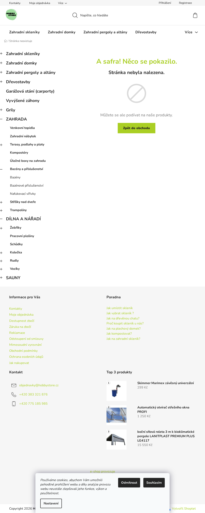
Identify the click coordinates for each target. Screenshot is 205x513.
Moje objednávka (39, 3)
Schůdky (16, 244)
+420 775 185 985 (33, 403)
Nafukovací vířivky (23, 194)
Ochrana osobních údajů (26, 357)
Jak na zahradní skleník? (123, 339)
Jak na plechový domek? (124, 329)
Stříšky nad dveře (23, 202)
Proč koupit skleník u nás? (125, 323)
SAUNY (13, 278)
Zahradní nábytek (23, 136)
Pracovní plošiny (22, 236)
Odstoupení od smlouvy (26, 339)
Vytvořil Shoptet (184, 508)
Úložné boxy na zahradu (28, 161)
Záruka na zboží (20, 327)
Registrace (185, 3)
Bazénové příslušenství (26, 185)
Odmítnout (129, 482)
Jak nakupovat (19, 363)
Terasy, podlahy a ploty (27, 144)
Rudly (14, 260)
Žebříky (15, 227)
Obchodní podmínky (23, 351)
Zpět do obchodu (136, 128)
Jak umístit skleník (120, 308)
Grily (10, 110)
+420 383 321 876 (33, 394)
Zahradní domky (21, 63)
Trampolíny (18, 210)
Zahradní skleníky (23, 53)
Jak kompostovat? (119, 334)
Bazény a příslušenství (26, 169)
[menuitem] (24, 32)
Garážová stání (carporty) (30, 91)
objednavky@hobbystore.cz (38, 385)
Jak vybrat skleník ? (120, 313)
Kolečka (16, 252)
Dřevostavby (18, 82)
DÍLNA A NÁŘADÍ (23, 219)
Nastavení (51, 503)
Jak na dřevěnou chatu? (123, 318)
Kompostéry (19, 152)
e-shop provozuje (102, 471)
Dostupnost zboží (21, 321)
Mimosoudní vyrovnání (25, 345)
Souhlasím (154, 482)
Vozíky (15, 269)
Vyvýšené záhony (22, 100)
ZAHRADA (16, 119)
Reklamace (17, 333)
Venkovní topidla (22, 128)
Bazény (15, 177)
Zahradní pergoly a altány (30, 72)
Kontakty (14, 3)
